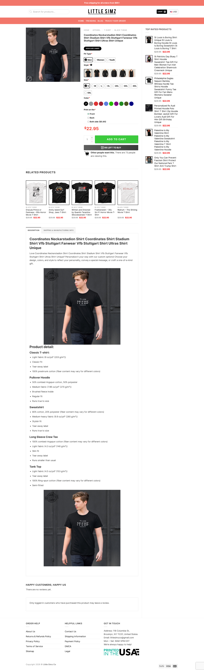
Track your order (115, 21)
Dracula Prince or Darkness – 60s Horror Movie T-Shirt (36, 212)
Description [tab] (33, 230)
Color (87, 98)
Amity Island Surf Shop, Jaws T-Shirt (57, 211)
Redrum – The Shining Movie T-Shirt (127, 211)
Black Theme (120, 30)
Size (86, 80)
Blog (100, 21)
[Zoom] (29, 78)
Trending (91, 21)
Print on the (90, 109)
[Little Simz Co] (102, 11)
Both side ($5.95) (98, 121)
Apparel (96, 30)
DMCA (68, 646)
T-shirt (107, 30)
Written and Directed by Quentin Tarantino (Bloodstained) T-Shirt (82, 212)
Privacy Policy (33, 641)
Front (92, 114)
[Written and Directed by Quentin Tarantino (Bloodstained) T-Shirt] (82, 193)
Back (92, 118)
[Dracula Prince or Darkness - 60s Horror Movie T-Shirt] (36, 193)
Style (88, 65)
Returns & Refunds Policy (38, 636)
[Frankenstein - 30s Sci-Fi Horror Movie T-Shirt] (105, 193)
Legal (67, 651)
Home (81, 21)
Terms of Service (34, 646)
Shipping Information (75, 636)
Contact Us (70, 631)
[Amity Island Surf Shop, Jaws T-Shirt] (59, 193)
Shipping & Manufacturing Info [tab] (59, 230)
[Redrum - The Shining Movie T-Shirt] (128, 193)
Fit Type (88, 54)
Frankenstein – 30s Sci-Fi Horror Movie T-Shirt (105, 212)
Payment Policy (72, 641)
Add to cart (116, 139)
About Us (30, 631)
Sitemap (30, 651)
